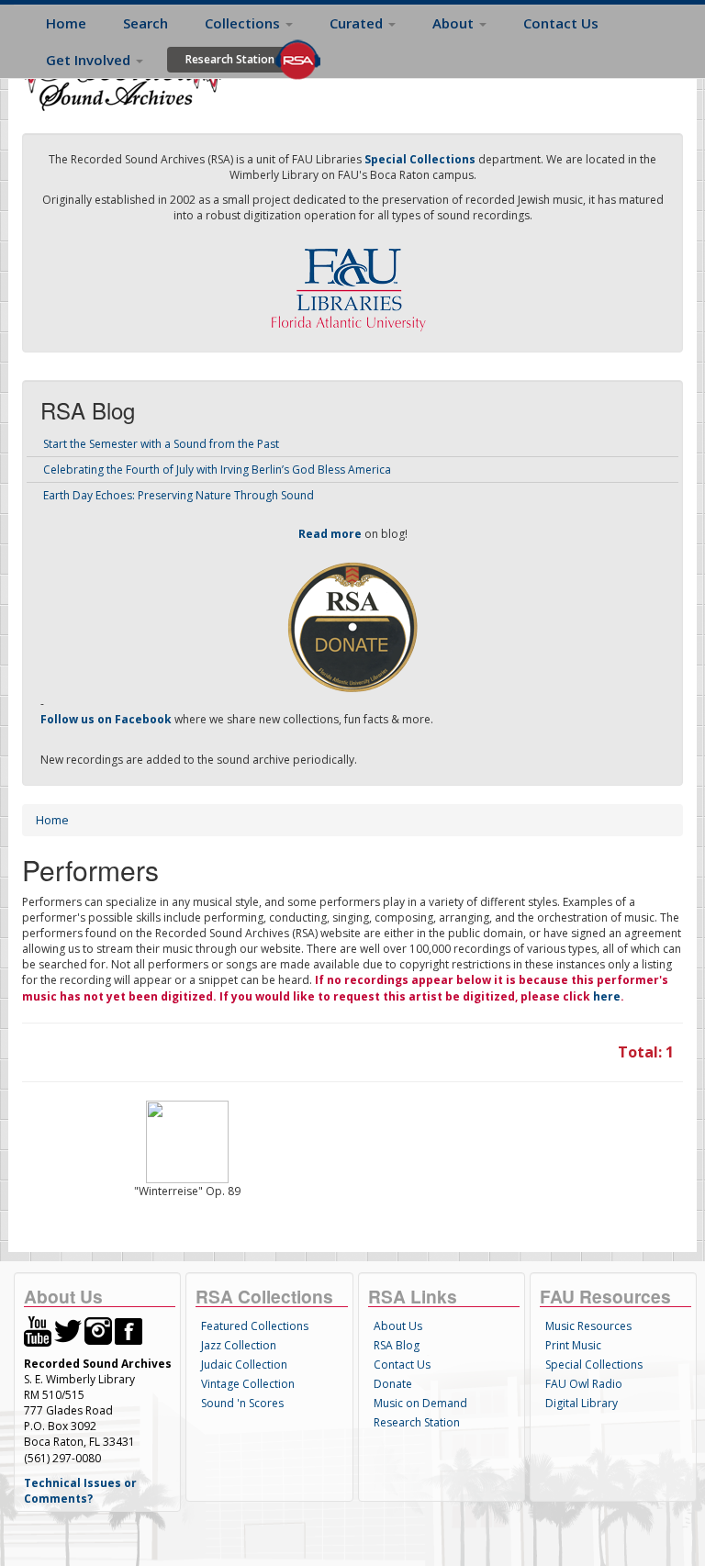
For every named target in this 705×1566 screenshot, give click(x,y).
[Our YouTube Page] (37, 1329)
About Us (398, 1326)
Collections (244, 23)
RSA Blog (397, 1345)
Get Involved (90, 59)
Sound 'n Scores (242, 1403)
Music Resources (588, 1326)
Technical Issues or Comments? (80, 1490)
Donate (393, 1384)
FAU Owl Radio (583, 1384)
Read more (330, 534)
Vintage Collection (248, 1384)
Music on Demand (420, 1403)
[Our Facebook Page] (128, 1329)
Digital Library (581, 1403)
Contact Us (561, 23)
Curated (358, 23)
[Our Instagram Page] (98, 1329)
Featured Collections (254, 1326)
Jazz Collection (238, 1345)
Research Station (229, 59)
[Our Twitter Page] (68, 1329)
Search (145, 23)
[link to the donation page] (352, 625)
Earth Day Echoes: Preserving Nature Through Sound (178, 495)
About (454, 23)
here (607, 996)
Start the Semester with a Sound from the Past (161, 444)
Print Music (573, 1345)
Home (66, 23)
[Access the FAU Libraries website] (352, 282)
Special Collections (594, 1364)
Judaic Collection (244, 1364)
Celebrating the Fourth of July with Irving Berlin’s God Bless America (217, 469)
